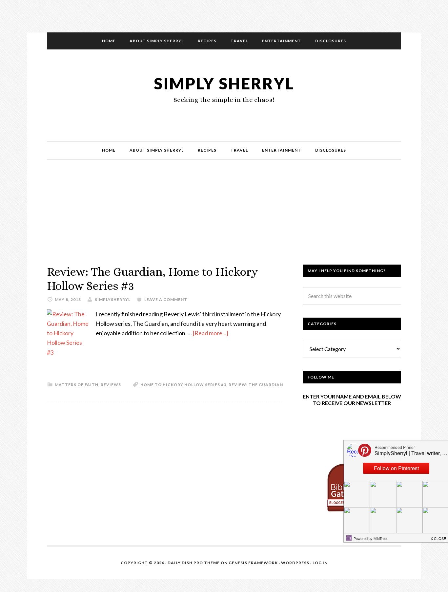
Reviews (111, 384)
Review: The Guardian (256, 384)
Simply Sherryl (224, 83)
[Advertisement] (224, 219)
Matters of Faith (76, 384)
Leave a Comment (165, 299)
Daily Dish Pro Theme (194, 562)
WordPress (295, 562)
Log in (320, 562)
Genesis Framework (253, 562)
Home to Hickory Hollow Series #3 (183, 384)
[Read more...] (210, 333)
